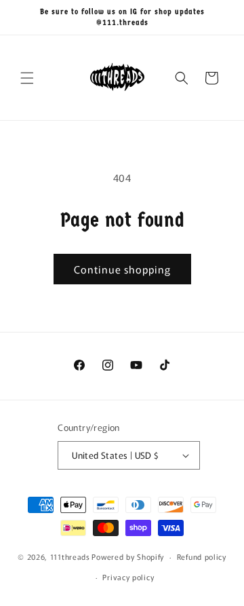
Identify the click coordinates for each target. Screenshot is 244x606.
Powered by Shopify (128, 556)
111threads (70, 556)
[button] (27, 78)
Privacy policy (128, 576)
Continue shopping (122, 269)
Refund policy (201, 556)
